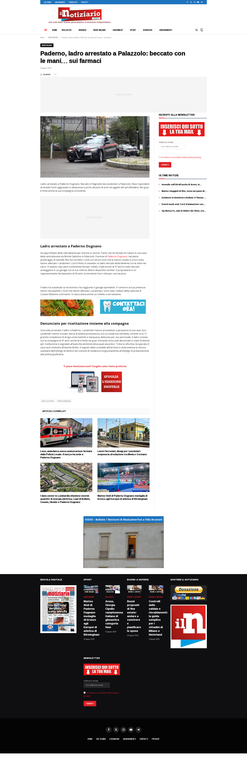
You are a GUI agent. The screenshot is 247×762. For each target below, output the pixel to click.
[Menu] (45, 29)
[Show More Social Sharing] (55, 74)
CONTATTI (84, 2)
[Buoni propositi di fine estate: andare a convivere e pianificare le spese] (134, 589)
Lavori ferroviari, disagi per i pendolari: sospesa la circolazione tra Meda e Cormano (122, 453)
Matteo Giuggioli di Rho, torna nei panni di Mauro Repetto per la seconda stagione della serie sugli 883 (183, 191)
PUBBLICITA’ (73, 2)
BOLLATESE (67, 29)
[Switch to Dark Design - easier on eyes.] (201, 29)
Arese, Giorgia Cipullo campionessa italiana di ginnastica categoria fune (112, 614)
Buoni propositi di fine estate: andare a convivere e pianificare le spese (134, 616)
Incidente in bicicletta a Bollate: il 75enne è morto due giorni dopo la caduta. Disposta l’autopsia (183, 197)
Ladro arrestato (48, 400)
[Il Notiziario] (79, 15)
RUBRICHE (147, 29)
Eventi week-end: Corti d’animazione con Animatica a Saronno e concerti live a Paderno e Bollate (182, 204)
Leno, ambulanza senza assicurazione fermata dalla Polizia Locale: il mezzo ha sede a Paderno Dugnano (66, 454)
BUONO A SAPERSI (134, 592)
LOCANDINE (114, 738)
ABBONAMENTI (60, 2)
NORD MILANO (99, 29)
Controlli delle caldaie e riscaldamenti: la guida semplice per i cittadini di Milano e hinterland (156, 618)
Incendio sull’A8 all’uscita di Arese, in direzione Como (181, 184)
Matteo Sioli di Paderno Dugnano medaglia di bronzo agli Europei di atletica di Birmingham (122, 497)
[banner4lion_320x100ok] (66, 308)
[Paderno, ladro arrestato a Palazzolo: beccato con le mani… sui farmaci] (95, 147)
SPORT (133, 29)
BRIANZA (82, 29)
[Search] (196, 30)
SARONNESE (118, 29)
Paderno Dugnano (117, 256)
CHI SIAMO (47, 2)
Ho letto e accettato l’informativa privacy (181, 157)
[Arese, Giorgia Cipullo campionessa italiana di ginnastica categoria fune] (112, 589)
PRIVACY (155, 738)
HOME (54, 29)
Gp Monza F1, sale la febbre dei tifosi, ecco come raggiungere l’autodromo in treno (183, 210)
